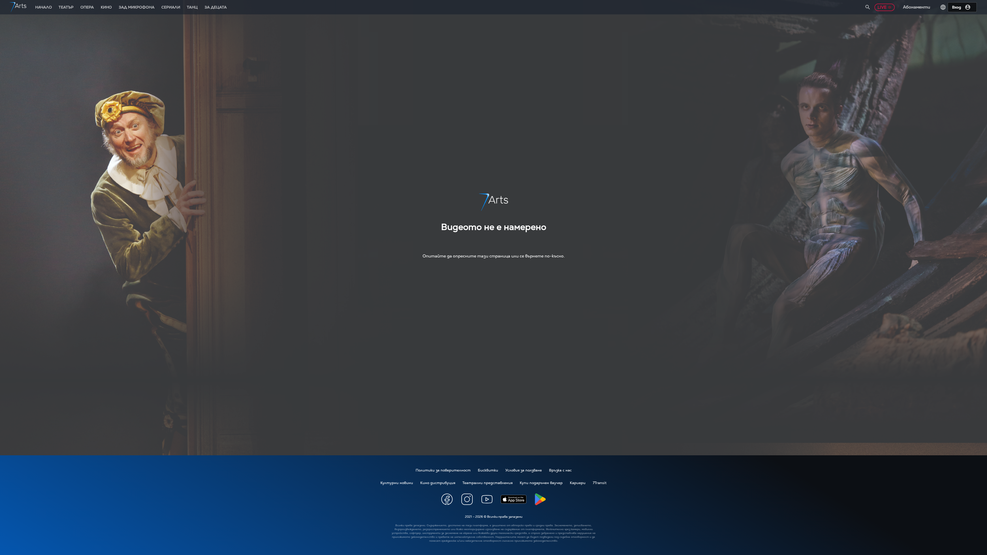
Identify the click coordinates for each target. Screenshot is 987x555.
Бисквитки (488, 470)
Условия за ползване (523, 470)
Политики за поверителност (443, 470)
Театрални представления (487, 482)
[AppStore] (513, 500)
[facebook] (447, 500)
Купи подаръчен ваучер (541, 482)
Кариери (578, 482)
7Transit (600, 482)
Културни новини (396, 482)
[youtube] (487, 500)
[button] (867, 7)
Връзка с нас (560, 470)
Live (882, 7)
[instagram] (467, 500)
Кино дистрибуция (437, 482)
